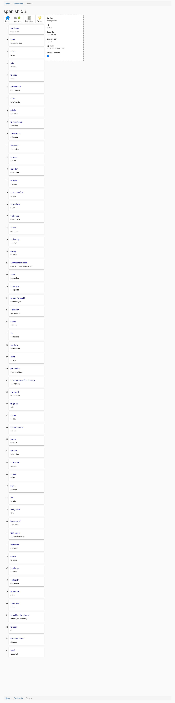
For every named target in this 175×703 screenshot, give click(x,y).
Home (8, 3)
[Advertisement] (65, 86)
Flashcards (18, 3)
